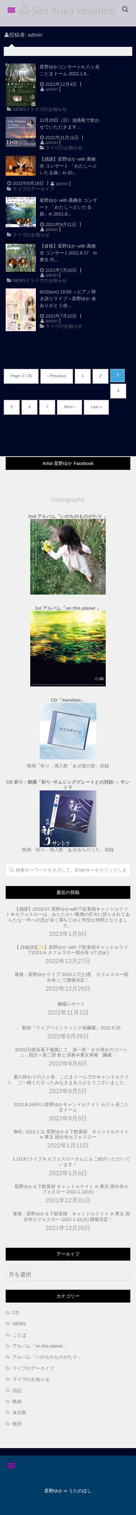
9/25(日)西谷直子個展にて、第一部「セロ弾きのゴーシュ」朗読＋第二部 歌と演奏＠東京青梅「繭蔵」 (71, 1052)
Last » (96, 407)
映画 (17, 1401)
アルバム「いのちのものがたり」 (47, 1357)
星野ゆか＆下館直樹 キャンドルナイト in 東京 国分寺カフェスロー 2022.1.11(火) (71, 1189)
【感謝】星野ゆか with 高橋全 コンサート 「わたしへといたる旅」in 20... (68, 165)
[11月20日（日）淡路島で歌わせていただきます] (21, 132)
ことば (21, 1335)
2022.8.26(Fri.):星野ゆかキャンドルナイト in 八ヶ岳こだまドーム (71, 1107)
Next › (69, 407)
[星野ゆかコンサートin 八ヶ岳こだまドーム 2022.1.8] (21, 85)
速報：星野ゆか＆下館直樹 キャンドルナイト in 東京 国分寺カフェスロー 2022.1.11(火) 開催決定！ (71, 1216)
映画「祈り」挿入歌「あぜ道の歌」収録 (68, 765)
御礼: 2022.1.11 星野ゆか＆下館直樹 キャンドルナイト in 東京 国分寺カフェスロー (71, 1134)
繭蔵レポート (71, 1004)
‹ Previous (56, 376)
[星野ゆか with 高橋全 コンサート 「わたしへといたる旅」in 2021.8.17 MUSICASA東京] (21, 212)
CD (15, 1312)
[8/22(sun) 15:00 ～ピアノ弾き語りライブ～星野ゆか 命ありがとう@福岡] (21, 309)
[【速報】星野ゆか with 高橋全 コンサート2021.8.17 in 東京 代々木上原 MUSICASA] (21, 258)
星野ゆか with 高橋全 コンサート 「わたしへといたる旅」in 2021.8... (68, 207)
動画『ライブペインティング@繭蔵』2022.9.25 (71, 1027)
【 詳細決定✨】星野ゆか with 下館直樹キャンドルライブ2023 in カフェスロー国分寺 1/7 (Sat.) (71, 950)
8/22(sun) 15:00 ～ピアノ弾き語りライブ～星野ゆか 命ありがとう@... (68, 298)
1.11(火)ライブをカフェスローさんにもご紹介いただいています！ (71, 1161)
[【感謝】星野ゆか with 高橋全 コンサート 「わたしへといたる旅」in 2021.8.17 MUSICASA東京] (21, 166)
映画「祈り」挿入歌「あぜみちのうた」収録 (68, 815)
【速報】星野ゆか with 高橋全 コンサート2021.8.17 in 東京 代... (68, 252)
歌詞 (17, 1424)
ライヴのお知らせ (48, 109)
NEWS (19, 109)
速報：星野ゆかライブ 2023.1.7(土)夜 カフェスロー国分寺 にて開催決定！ (71, 977)
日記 (17, 1390)
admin (51, 89)
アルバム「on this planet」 (39, 1346)
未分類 (19, 1412)
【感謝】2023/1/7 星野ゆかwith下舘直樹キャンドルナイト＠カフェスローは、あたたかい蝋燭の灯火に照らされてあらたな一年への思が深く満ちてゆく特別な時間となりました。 (68, 917)
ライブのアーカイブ (33, 189)
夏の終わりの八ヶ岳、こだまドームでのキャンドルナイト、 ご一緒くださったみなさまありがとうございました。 (68, 1079)
